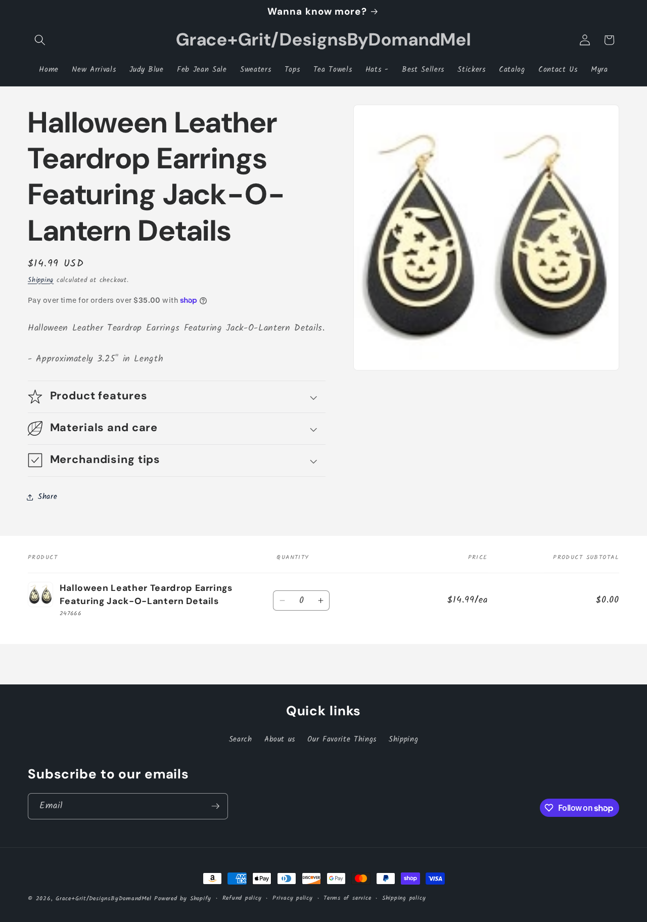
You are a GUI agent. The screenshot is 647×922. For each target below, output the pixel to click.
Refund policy (242, 898)
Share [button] (47, 497)
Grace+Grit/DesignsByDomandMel (103, 898)
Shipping (41, 280)
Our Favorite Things (342, 739)
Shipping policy (404, 898)
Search (240, 739)
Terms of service (347, 898)
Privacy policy (292, 898)
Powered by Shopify (182, 898)
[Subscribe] (215, 806)
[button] (40, 40)
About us (279, 739)
